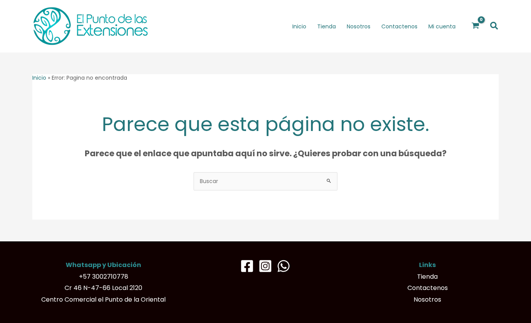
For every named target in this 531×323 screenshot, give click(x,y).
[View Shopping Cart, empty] (475, 26)
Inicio (39, 78)
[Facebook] (247, 266)
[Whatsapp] (283, 266)
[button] (494, 26)
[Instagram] (265, 266)
